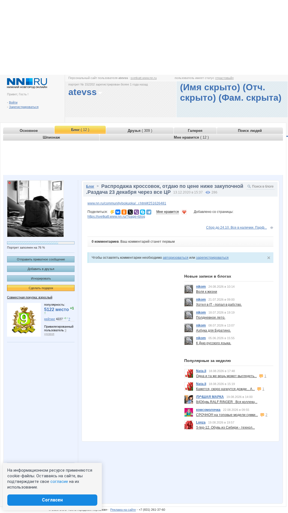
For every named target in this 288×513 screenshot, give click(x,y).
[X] (130, 212)
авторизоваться (175, 258)
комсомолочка (208, 410)
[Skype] (142, 212)
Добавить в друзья (41, 269)
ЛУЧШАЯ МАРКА (210, 397)
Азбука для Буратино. (213, 330)
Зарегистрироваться (24, 107)
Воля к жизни (206, 292)
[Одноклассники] (124, 212)
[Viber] (136, 212)
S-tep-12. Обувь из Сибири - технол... (225, 427)
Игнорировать (41, 278)
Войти (13, 102)
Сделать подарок (41, 288)
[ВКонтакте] (117, 212)
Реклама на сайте (123, 509)
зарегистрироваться (212, 258)
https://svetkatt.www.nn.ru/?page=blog (116, 217)
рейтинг (49, 319)
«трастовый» (224, 78)
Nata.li (201, 371)
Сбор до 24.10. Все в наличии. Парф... (236, 228)
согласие (59, 481)
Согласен (52, 500)
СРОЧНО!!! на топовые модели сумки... (227, 415)
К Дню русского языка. (213, 343)
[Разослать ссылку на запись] (112, 212)
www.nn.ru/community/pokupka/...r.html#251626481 (126, 203)
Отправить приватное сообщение (41, 259)
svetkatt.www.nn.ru (143, 78)
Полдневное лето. (210, 318)
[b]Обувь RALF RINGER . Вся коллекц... (226, 402)
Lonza (201, 422)
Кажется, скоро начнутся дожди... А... (225, 389)
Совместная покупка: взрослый (29, 297)
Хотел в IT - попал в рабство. (219, 305)
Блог (90, 186)
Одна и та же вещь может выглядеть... (226, 376)
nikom (201, 287)
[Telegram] (148, 212)
